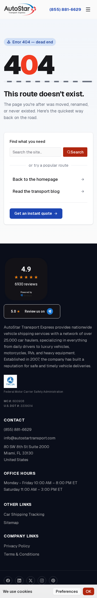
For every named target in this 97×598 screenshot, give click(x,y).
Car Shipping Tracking (24, 514)
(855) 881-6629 (65, 9)
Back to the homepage (35, 179)
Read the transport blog (36, 191)
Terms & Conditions (21, 554)
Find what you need (27, 141)
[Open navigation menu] (88, 9)
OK (88, 591)
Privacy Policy (17, 546)
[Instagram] (42, 580)
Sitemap (11, 522)
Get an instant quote (33, 213)
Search (77, 152)
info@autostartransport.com (29, 438)
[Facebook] (8, 580)
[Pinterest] (53, 580)
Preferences (67, 591)
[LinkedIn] (19, 580)
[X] (30, 580)
